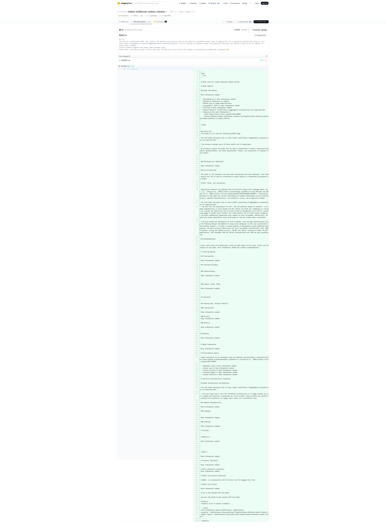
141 (176, 12)
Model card (124, 22)
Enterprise (236, 3)
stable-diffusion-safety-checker (146, 11)
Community (161, 22)
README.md (126, 60)
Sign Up (264, 3)
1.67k (193, 12)
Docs (226, 3)
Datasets (193, 3)
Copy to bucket (245, 22)
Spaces (203, 3)
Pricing (244, 3)
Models (183, 3)
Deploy (230, 22)
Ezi (123, 30)
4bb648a (264, 30)
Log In (257, 3)
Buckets (215, 3)
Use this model (261, 22)
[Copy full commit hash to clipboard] (249, 30)
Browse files (261, 35)
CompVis (123, 11)
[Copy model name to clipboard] (166, 11)
